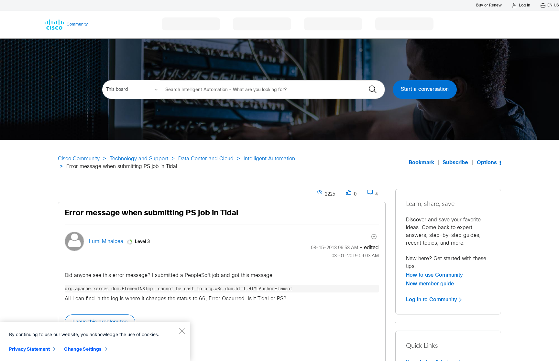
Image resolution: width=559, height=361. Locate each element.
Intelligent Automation (269, 158)
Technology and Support (139, 158)
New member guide (430, 283)
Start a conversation (425, 89)
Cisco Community (79, 158)
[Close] (182, 330)
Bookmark (421, 162)
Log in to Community (432, 299)
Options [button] (487, 162)
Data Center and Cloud (206, 158)
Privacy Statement (29, 349)
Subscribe (455, 162)
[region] (95, 341)
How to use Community (434, 275)
